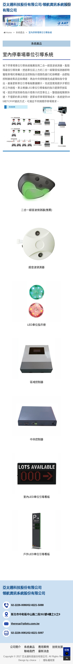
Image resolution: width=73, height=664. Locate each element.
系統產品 (20, 32)
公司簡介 (15, 646)
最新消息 (43, 651)
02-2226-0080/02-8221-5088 (27, 605)
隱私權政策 (49, 660)
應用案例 (43, 646)
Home (8, 32)
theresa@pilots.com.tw (25, 623)
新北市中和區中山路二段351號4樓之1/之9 (35, 614)
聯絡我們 (29, 651)
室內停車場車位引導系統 (40, 32)
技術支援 (57, 646)
